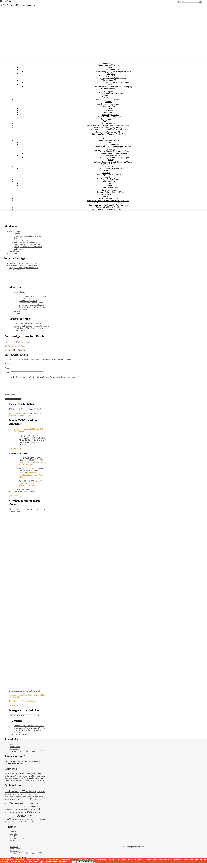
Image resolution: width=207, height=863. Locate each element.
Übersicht (110, 67)
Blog (106, 95)
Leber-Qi (7, 812)
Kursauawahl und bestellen (108, 65)
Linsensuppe (13, 812)
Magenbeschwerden (37, 812)
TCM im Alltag (6, 1)
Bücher (106, 121)
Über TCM (106, 97)
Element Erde (37, 796)
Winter (42, 819)
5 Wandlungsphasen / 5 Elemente (108, 100)
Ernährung (36, 799)
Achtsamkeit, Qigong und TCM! (21, 415)
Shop (12, 843)
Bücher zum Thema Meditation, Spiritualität (108, 134)
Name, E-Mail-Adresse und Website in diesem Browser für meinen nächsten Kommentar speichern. (45, 377)
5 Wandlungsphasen (32, 791)
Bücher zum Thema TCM (108, 123)
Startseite (13, 832)
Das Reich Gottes (15, 270)
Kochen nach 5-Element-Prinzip (20, 809)
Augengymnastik (9, 796)
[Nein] (94, 862)
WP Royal (22, 857)
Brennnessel (18, 796)
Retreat (110, 84)
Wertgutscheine (15, 705)
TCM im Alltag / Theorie (110, 80)
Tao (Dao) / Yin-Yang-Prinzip (108, 104)
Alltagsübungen (16, 794)
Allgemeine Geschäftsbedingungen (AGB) (26, 751)
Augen (26, 794)
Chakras (24, 796)
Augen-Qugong (33, 794)
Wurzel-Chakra (25, 821)
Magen (28, 811)
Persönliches (106, 119)
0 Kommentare (25, 342)
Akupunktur (110, 110)
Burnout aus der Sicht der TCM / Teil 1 (24, 263)
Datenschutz (14, 749)
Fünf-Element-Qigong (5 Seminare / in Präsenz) (113, 76)
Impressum (14, 745)
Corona (29, 796)
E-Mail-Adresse (11, 368)
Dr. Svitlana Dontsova (16, 350)
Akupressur (8, 794)
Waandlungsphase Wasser (19, 819)
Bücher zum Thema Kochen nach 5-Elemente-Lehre (108, 130)
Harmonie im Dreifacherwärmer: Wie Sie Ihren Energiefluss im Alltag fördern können (26, 266)
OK (74, 862)
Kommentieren (10, 395)
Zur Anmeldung (15, 448)
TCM (8, 818)
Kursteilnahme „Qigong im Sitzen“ (22, 701)
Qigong (21, 815)
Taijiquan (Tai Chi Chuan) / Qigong (110, 117)
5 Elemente (12, 791)
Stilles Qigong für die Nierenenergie (110, 93)
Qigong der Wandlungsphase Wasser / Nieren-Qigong (32, 475)
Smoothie (35, 815)
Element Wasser (25, 800)
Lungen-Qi (21, 812)
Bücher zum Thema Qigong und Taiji (108, 128)
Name (8, 364)
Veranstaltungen (15, 232)
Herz (34, 806)
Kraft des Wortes (34, 809)
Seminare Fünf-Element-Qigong (26, 242)
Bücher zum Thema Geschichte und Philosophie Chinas (108, 125)
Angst (22, 794)
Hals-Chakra (18, 806)
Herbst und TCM (27, 806)
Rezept (29, 815)
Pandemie (13, 815)
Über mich (14, 834)
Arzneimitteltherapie (110, 112)
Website (8, 373)
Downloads (108, 91)
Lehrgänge (111, 74)
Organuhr (7, 815)
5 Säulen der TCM (108, 106)
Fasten (6, 804)
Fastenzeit (16, 803)
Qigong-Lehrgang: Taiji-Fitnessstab (113, 78)
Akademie (106, 63)
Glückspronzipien (10, 806)
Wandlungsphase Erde (32, 819)
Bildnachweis (15, 747)
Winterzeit (17, 821)
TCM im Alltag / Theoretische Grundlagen (113, 82)
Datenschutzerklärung (84, 862)
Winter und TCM (9, 821)
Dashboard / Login (108, 89)
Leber (41, 809)
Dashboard (13, 253)
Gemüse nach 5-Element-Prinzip (32, 804)
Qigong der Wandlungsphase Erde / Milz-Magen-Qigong (32, 463)
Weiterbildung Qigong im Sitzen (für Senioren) (113, 71)
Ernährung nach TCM (110, 115)
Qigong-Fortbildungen (110, 69)
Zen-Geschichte (34, 821)
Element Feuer (12, 799)
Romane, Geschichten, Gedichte (108, 132)
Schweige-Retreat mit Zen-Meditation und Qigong (113, 87)
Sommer (41, 815)
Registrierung (14, 251)
